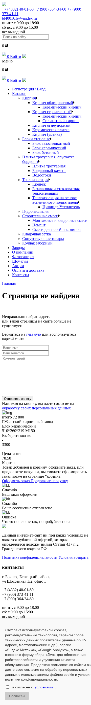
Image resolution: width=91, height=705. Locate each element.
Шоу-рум (20, 261)
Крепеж (39, 184)
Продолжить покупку (49, 481)
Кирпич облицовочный (52, 102)
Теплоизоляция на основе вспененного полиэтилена (55, 200)
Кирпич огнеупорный (51, 125)
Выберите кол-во (16, 435)
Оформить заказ (16, 481)
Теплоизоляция (35, 180)
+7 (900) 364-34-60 (51, 9)
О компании (22, 252)
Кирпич (29, 98)
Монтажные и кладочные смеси (59, 220)
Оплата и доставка (28, 270)
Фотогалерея (23, 257)
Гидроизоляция (35, 211)
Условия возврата (73, 557)
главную (33, 334)
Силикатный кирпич (60, 121)
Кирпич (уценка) (47, 134)
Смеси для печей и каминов (56, 229)
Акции (18, 266)
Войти (15, 56)
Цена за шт (11, 453)
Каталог (19, 93)
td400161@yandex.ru (19, 18)
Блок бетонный (45, 152)
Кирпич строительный (52, 112)
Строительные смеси (40, 216)
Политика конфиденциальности (29, 557)
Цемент (39, 225)
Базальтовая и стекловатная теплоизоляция (56, 191)
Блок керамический (49, 148)
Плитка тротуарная (48, 166)
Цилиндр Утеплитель (61, 207)
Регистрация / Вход (29, 89)
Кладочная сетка (36, 234)
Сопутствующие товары (43, 238)
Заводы (18, 247)
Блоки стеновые (36, 139)
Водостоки (41, 175)
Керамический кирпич (61, 107)
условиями (44, 687)
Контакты (20, 275)
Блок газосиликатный (51, 143)
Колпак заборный (37, 243)
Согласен (17, 696)
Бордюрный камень (49, 170)
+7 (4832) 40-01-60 (18, 9)
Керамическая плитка (51, 130)
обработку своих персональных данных (36, 408)
